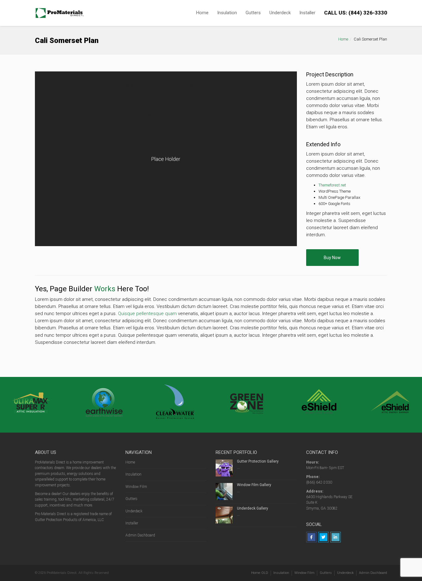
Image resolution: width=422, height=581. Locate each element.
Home (202, 12)
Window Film (136, 487)
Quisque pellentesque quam (147, 313)
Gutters (253, 12)
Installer (307, 12)
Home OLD (259, 573)
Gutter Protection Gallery (258, 461)
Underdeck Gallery (252, 508)
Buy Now (332, 257)
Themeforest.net (332, 185)
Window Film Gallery (254, 485)
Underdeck (280, 12)
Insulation (227, 12)
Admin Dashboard (140, 535)
